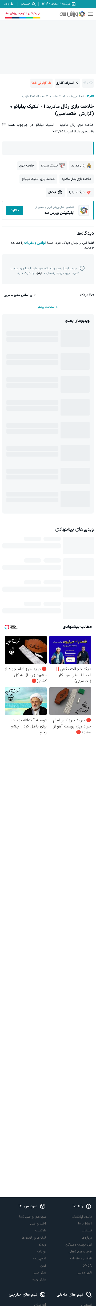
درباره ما (87, 1237)
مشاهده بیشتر (46, 307)
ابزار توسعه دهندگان (79, 1244)
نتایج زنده (39, 1258)
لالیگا (90, 96)
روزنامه (41, 1251)
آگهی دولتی (84, 1272)
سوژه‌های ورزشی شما (32, 1216)
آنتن (43, 1265)
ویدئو (42, 1244)
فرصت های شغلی (80, 1251)
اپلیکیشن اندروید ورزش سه (22, 13)
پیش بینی (39, 1272)
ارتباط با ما (85, 1223)
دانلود (15, 210)
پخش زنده (39, 1279)
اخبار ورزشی (38, 1223)
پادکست (40, 1230)
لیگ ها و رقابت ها (34, 1237)
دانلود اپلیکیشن (81, 1216)
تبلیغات (87, 1230)
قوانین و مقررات (35, 243)
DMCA (87, 1265)
